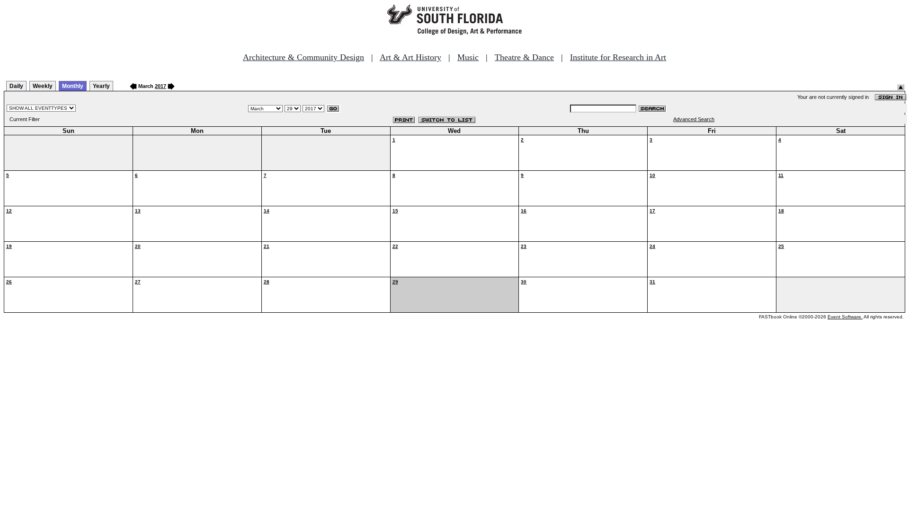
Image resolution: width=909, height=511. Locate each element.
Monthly (72, 86)
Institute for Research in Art (618, 57)
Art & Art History (410, 57)
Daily (16, 86)
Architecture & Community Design (303, 57)
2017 (160, 86)
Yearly (101, 86)
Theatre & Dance (524, 57)
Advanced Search (693, 119)
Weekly (43, 86)
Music (468, 57)
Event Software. (845, 316)
